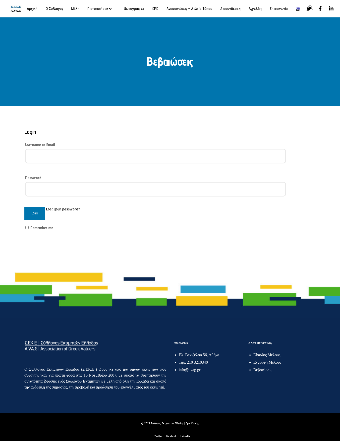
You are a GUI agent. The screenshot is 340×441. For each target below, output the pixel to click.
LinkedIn (185, 436)
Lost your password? (63, 209)
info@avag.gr (189, 370)
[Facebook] (317, 8)
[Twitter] (305, 8)
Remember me (41, 227)
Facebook (171, 436)
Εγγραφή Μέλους (267, 362)
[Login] (294, 8)
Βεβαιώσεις (262, 370)
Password (33, 177)
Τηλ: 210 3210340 (193, 362)
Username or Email (40, 144)
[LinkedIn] (328, 8)
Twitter (158, 436)
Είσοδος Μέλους (266, 355)
